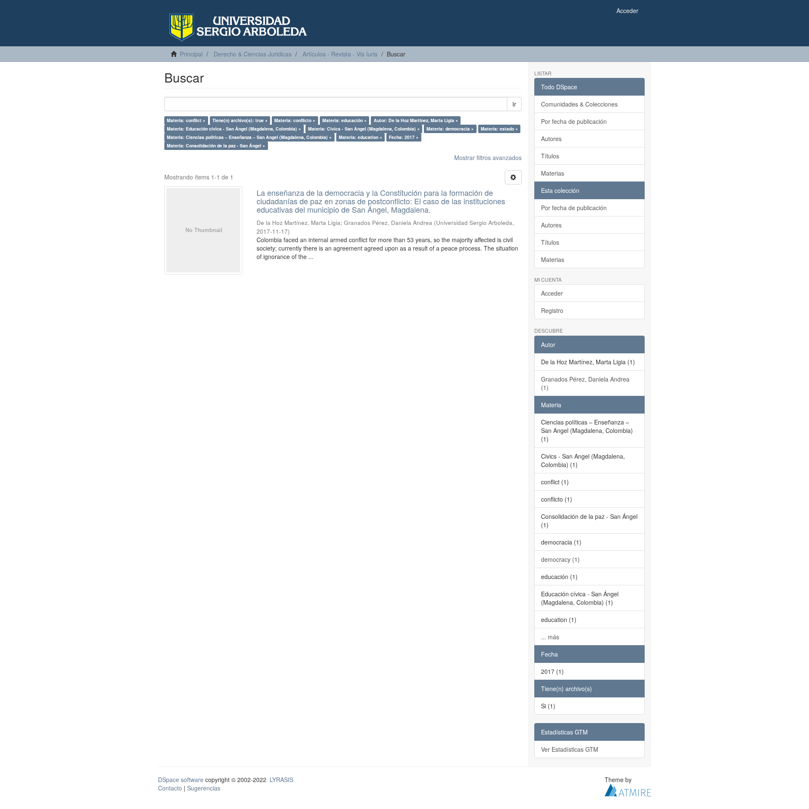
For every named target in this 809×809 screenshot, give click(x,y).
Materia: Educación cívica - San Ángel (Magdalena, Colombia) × (234, 128)
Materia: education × (360, 137)
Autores (551, 138)
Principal (191, 54)
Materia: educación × (344, 120)
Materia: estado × (499, 128)
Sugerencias (203, 788)
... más (550, 637)
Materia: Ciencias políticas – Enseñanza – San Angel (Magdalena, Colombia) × (249, 137)
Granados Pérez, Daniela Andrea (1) (585, 383)
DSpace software (181, 779)
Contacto (170, 788)
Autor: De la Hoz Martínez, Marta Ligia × (416, 120)
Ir (514, 104)
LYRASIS (281, 779)
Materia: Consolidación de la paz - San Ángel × (216, 145)
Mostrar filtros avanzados (488, 157)
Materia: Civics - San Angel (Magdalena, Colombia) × (364, 128)
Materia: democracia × (450, 128)
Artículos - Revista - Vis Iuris (340, 54)
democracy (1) (560, 559)
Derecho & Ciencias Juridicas (253, 54)
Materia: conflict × (186, 120)
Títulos (550, 156)
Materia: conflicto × (294, 120)
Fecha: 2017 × (403, 137)
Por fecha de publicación (574, 121)
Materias (552, 173)
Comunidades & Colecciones (579, 104)
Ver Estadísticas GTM (569, 749)
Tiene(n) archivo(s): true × (240, 120)
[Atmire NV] (628, 789)
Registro (552, 310)
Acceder (552, 293)
